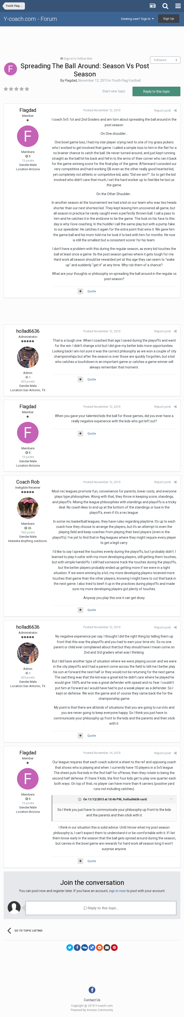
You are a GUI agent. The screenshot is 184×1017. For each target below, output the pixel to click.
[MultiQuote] (80, 291)
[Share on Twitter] (69, 947)
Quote (91, 291)
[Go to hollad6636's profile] (28, 357)
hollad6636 (28, 331)
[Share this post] (175, 110)
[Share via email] (107, 947)
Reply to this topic (156, 91)
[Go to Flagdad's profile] (10, 68)
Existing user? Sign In (136, 19)
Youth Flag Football (126, 80)
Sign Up (168, 18)
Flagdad (71, 80)
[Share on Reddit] (99, 947)
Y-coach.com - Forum (30, 19)
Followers (160, 60)
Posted (102, 110)
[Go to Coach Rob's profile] (28, 508)
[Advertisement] (92, 41)
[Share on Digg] (84, 947)
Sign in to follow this (78, 58)
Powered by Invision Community (92, 1010)
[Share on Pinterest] (114, 947)
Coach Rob (28, 482)
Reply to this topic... (103, 908)
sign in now (117, 891)
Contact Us (92, 1000)
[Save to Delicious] (92, 947)
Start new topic (113, 91)
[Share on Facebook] (77, 947)
